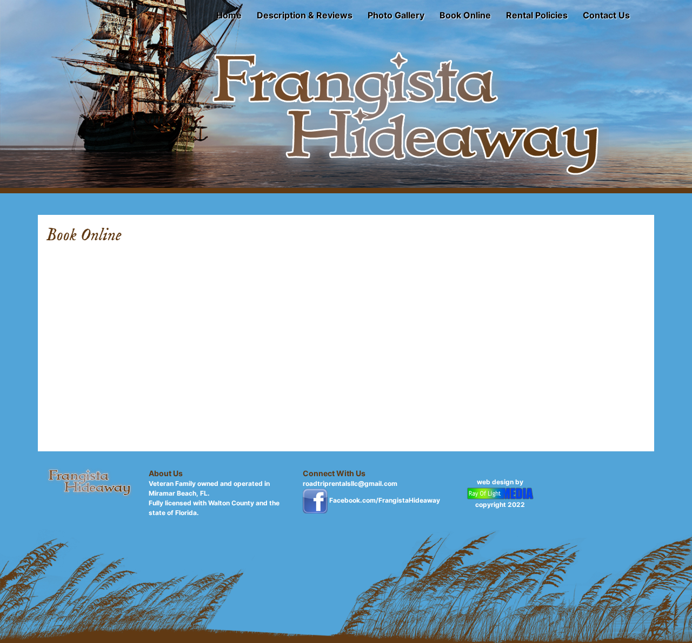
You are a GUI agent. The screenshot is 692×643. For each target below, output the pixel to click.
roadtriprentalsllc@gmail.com (350, 483)
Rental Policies (537, 15)
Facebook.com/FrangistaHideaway (384, 501)
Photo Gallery (396, 15)
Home (229, 15)
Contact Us (606, 15)
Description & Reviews (304, 15)
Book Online (465, 15)
